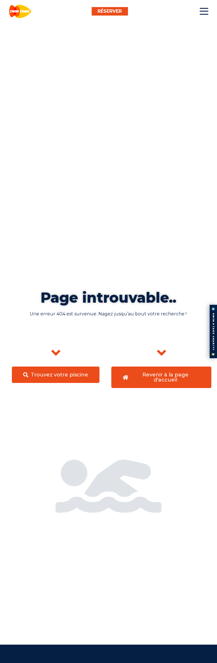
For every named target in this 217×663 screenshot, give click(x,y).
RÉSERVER (109, 11)
